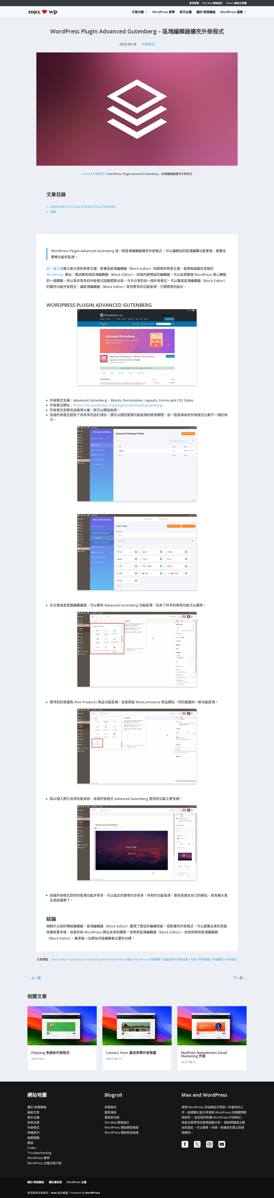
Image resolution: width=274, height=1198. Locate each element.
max (54, 1192)
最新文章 (33, 1112)
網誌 (30, 1143)
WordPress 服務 (231, 12)
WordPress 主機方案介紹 (44, 1163)
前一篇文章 (54, 268)
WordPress (55, 274)
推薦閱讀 (33, 1138)
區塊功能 (182, 959)
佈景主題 (33, 1122)
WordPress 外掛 (120, 959)
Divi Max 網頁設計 (212, 3)
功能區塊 (168, 959)
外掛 (193, 959)
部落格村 (110, 1107)
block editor (59, 959)
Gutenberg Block (96, 959)
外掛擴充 (218, 959)
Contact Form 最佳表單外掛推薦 (131, 1052)
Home (86, 174)
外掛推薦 (204, 959)
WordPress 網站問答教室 (122, 1127)
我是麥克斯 (112, 1117)
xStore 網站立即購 (236, 3)
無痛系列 (33, 1132)
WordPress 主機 (76, 1182)
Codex (31, 1148)
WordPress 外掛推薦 (147, 959)
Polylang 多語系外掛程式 (50, 1052)
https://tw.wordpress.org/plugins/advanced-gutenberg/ (118, 405)
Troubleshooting (39, 1153)
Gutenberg (76, 959)
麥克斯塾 (194, 3)
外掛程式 (148, 44)
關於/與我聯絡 (205, 12)
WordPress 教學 (163, 12)
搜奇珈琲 (110, 1112)
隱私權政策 (55, 1182)
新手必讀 (186, 12)
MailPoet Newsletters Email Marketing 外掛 (204, 1054)
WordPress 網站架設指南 (122, 1132)
